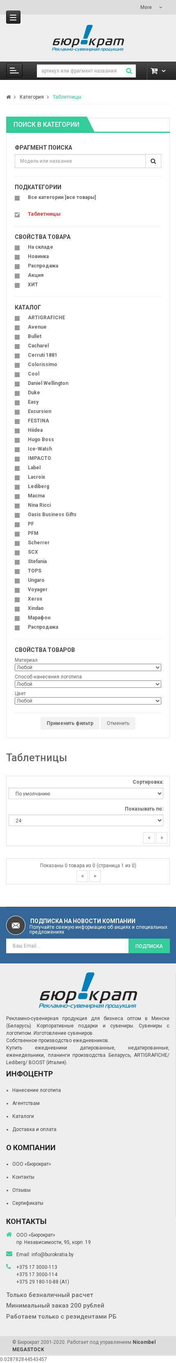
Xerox (35, 599)
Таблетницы (67, 97)
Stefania (37, 561)
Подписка (149, 946)
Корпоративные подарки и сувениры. (85, 1026)
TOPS (34, 571)
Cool (33, 374)
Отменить (118, 723)
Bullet (34, 336)
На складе (40, 247)
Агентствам (26, 1103)
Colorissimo (42, 364)
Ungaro (36, 580)
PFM (33, 533)
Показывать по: (144, 809)
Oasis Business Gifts (52, 514)
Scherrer (39, 543)
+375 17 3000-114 (36, 1274)
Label (34, 468)
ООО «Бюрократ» (31, 1164)
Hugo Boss (41, 439)
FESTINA (38, 421)
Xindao (36, 608)
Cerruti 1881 (42, 355)
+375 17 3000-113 (36, 1267)
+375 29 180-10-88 (38, 1282)
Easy (33, 402)
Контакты (23, 1177)
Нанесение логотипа (36, 1090)
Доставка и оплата (34, 1129)
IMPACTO (39, 458)
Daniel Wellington (48, 383)
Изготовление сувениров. (64, 1033)
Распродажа (43, 266)
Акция (35, 275)
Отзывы (21, 1190)
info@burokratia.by (53, 1254)
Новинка (38, 256)
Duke (34, 392)
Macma (36, 496)
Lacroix (36, 477)
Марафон (39, 618)
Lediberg (38, 486)
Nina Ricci (39, 505)
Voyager (37, 589)
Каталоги (23, 1116)
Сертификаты (27, 1203)
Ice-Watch (40, 449)
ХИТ (33, 284)
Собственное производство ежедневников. (57, 1040)
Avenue (37, 327)
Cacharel (38, 346)
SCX (33, 552)
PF (31, 524)
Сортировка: (148, 782)
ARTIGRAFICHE (46, 317)
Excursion (39, 411)
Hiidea (35, 430)
